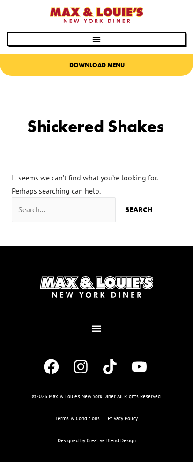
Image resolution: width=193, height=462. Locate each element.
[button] (96, 39)
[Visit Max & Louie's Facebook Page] (52, 366)
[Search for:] (65, 209)
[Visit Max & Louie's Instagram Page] (82, 366)
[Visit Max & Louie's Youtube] (140, 366)
